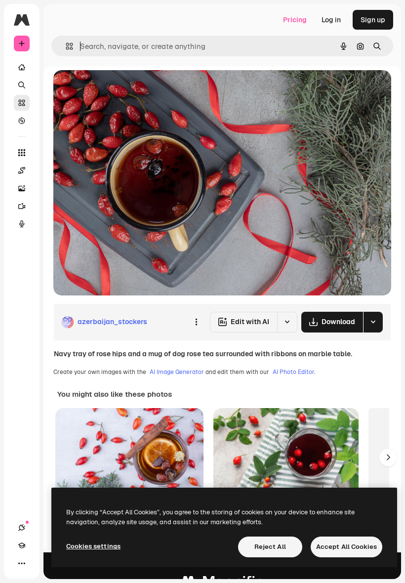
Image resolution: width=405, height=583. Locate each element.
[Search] (22, 85)
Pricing (295, 19)
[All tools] (22, 153)
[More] (22, 563)
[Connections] (22, 528)
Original (116, 88)
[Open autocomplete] (65, 46)
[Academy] (22, 545)
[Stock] (22, 103)
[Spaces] (22, 170)
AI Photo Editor (293, 372)
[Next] (388, 457)
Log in (331, 19)
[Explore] (22, 120)
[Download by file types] (373, 322)
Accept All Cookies (346, 546)
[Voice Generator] (22, 224)
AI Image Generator (177, 372)
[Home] (22, 67)
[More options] (196, 322)
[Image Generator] (22, 188)
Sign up (373, 19)
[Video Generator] (22, 206)
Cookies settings (93, 546)
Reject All (270, 546)
